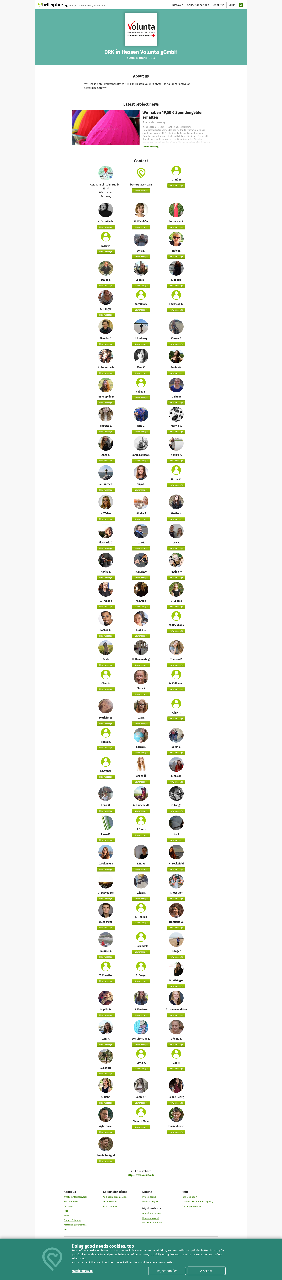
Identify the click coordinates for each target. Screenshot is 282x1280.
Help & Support (189, 1197)
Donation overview (151, 1213)
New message (141, 190)
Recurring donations (152, 1222)
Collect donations (198, 5)
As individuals (110, 1201)
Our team (68, 1206)
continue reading (150, 146)
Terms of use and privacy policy (197, 1201)
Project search (149, 1197)
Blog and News (71, 1201)
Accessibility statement (75, 1224)
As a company (110, 1206)
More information (82, 1270)
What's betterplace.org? (75, 1197)
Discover (177, 5)
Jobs (66, 1211)
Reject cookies (167, 1271)
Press (66, 1215)
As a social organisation (115, 1197)
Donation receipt (150, 1218)
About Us (218, 5)
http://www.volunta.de (141, 1175)
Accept (207, 1271)
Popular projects (150, 1201)
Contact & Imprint (72, 1220)
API (65, 1229)
